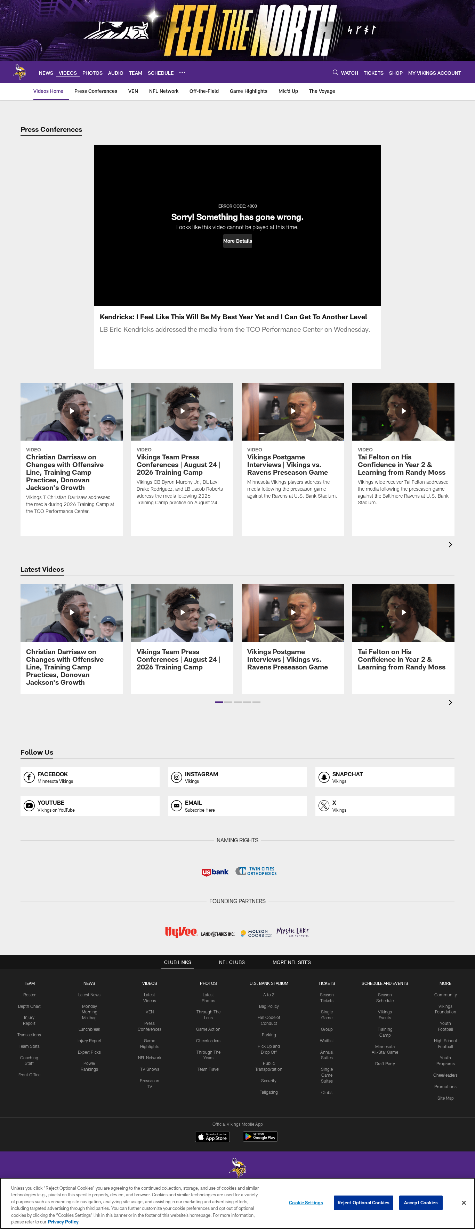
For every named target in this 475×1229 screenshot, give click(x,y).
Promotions (445, 1086)
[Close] (464, 1203)
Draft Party (385, 1063)
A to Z (268, 994)
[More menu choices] (182, 72)
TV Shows (149, 1069)
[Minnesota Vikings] (237, 1169)
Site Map (445, 1097)
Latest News (89, 994)
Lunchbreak (89, 1029)
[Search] (335, 72)
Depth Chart (29, 1006)
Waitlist (327, 1040)
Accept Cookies (421, 1202)
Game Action (208, 1029)
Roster (29, 994)
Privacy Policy (63, 1221)
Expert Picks (89, 1052)
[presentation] (451, 545)
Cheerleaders (208, 1040)
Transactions (29, 1034)
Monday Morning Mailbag (89, 1012)
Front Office (29, 1074)
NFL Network (149, 1057)
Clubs (326, 1092)
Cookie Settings (306, 1202)
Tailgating (269, 1092)
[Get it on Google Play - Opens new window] (260, 1140)
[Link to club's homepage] (19, 72)
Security (268, 1080)
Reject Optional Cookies (363, 1202)
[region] (237, 1203)
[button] (237, 241)
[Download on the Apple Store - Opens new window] (212, 1137)
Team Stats (29, 1046)
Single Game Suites (327, 1075)
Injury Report (90, 1040)
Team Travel (208, 1069)
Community (445, 994)
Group (327, 1029)
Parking (269, 1034)
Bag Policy (269, 1006)
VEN (150, 1011)
